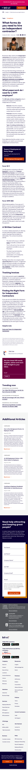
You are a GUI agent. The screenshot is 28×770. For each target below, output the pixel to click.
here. (10, 589)
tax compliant (6, 266)
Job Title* (6, 566)
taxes (8, 242)
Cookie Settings (13, 765)
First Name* (7, 547)
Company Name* (8, 560)
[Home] (3, 12)
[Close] (24, 753)
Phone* (6, 579)
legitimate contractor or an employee (13, 79)
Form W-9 (5, 171)
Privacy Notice (19, 758)
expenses (18, 283)
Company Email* (8, 573)
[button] (14, 593)
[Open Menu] (2, 8)
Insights (7, 12)
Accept (7, 761)
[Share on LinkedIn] (23, 35)
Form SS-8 (17, 314)
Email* (5, 373)
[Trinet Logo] (7, 8)
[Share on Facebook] (20, 35)
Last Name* (7, 554)
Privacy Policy (20, 586)
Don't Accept (19, 761)
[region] (13, 760)
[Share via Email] (25, 35)
